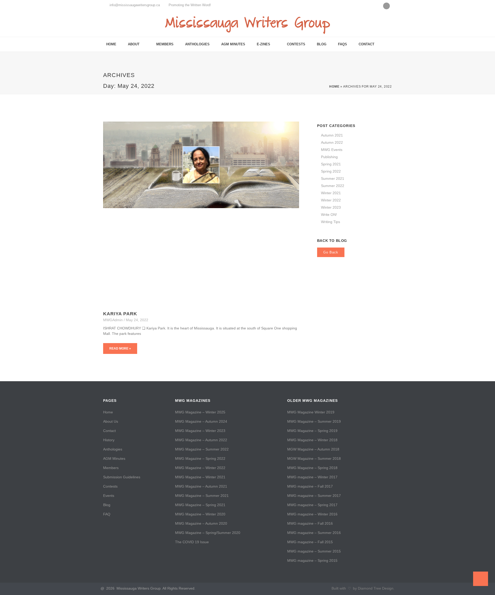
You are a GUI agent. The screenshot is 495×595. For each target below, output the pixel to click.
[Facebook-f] (386, 6)
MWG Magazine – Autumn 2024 (201, 421)
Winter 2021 (331, 193)
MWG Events (331, 150)
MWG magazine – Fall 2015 (310, 542)
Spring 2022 (331, 171)
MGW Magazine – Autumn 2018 (313, 449)
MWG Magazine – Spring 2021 (200, 505)
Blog (321, 44)
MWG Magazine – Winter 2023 (200, 431)
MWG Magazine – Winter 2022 (200, 468)
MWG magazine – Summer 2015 (314, 551)
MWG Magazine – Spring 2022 (200, 458)
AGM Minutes (233, 44)
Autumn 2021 (332, 135)
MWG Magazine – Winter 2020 (200, 514)
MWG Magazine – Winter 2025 (200, 412)
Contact (366, 44)
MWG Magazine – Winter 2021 (200, 477)
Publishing (329, 157)
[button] (387, 44)
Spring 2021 (331, 164)
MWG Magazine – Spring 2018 (312, 468)
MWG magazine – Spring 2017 (312, 505)
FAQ (106, 514)
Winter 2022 (331, 200)
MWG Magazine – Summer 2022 (202, 449)
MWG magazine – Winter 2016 (312, 514)
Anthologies (197, 44)
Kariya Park (120, 313)
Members (165, 44)
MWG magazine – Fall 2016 (310, 523)
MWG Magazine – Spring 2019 (312, 431)
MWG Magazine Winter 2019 (310, 412)
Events (108, 496)
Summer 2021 (332, 178)
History (108, 440)
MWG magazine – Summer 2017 (314, 496)
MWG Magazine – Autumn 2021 (201, 486)
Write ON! (329, 214)
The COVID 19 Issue (192, 542)
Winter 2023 (331, 207)
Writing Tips (330, 222)
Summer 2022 (332, 186)
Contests (296, 44)
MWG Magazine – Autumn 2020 (201, 523)
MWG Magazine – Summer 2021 (202, 496)
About (133, 44)
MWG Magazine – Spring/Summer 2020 (207, 533)
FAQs (342, 44)
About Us (110, 421)
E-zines (263, 44)
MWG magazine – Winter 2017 (312, 477)
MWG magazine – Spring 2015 (312, 560)
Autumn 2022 (332, 142)
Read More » (120, 348)
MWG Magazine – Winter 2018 (312, 440)
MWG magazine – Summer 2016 (314, 533)
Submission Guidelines (121, 477)
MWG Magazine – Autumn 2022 (201, 440)
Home (111, 44)
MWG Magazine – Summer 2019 (314, 421)
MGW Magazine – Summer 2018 (314, 458)
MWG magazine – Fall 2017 (310, 486)
